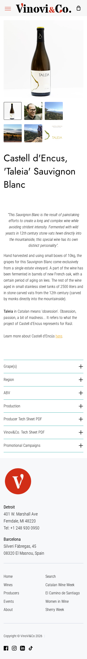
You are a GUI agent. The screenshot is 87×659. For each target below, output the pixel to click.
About (8, 609)
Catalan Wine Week (59, 585)
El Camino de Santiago (62, 593)
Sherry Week (54, 609)
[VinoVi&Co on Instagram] (14, 648)
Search (50, 576)
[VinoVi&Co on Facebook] (6, 648)
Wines (8, 585)
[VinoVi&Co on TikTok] (30, 648)
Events (9, 601)
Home (8, 576)
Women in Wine (57, 601)
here (59, 336)
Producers (11, 593)
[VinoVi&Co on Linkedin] (22, 648)
